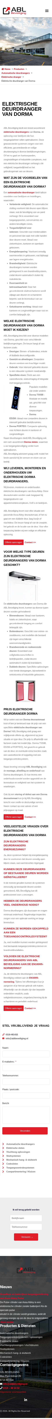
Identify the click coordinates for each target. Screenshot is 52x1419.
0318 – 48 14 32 (11, 1388)
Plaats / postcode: (10, 1089)
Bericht (5, 1103)
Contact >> (30, 542)
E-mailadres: (9, 1061)
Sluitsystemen (7, 1349)
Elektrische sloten (9, 1341)
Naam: (5, 1048)
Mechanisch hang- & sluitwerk (15, 1353)
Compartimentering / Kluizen (14, 1361)
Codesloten (6, 1357)
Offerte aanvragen (13, 542)
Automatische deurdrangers (14, 1333)
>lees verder (6, 1322)
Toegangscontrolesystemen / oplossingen (21, 1337)
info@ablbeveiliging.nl (15, 1384)
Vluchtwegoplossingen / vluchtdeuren (19, 1345)
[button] (47, 11)
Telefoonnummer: (10, 1075)
